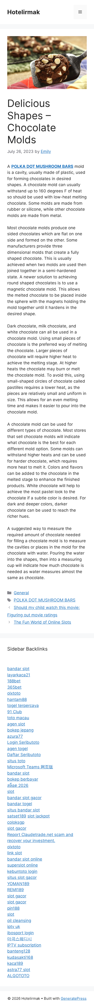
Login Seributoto (23, 742)
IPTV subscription (24, 945)
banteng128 (18, 951)
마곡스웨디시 (19, 938)
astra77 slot (18, 969)
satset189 (16, 816)
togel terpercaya (23, 705)
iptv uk (13, 926)
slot (10, 791)
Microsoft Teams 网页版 (30, 766)
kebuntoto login (22, 871)
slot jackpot (38, 816)
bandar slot (18, 668)
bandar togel (19, 803)
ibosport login (20, 932)
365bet (14, 687)
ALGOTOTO (18, 975)
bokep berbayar (22, 779)
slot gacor (16, 828)
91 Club (14, 711)
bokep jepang (20, 730)
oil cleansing (19, 920)
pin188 (13, 908)
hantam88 (17, 699)
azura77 (15, 736)
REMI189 (15, 889)
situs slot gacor (22, 877)
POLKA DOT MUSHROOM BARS (44, 600)
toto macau (18, 717)
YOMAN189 (18, 883)
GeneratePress (74, 998)
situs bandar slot (23, 810)
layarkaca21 (18, 675)
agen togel (17, 748)
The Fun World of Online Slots (42, 622)
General (21, 592)
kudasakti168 (20, 957)
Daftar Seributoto (24, 754)
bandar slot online (24, 859)
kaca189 (15, 963)
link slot (14, 852)
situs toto (16, 760)
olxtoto (13, 693)
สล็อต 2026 (17, 785)
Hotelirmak (23, 12)
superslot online (22, 865)
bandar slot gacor (24, 797)
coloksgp (15, 822)
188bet (13, 681)
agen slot (16, 724)
